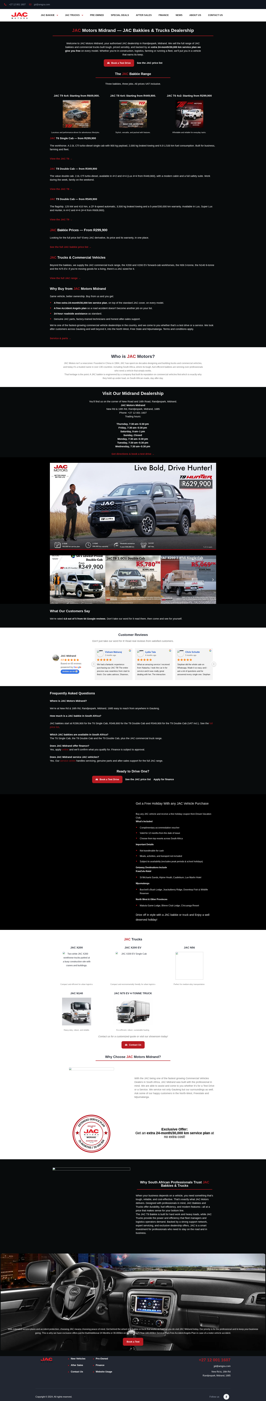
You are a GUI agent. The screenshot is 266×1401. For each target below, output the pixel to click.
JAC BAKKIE (48, 15)
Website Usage (104, 1371)
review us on (68, 671)
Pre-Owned (102, 1358)
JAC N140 (76, 993)
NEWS (179, 15)
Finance (100, 1365)
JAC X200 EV (133, 947)
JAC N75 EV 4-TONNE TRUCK (133, 993)
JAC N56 (189, 947)
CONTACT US (215, 15)
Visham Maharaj (113, 652)
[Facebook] (226, 1397)
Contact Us (77, 1371)
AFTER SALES (144, 15)
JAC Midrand (68, 655)
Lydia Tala (150, 652)
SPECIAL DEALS (120, 15)
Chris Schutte (192, 652)
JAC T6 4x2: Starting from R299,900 (189, 95)
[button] (53, 579)
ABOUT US (195, 15)
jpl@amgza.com (42, 4)
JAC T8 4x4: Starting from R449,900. (133, 95)
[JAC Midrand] (19, 15)
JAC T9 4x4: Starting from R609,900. (76, 95)
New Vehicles (78, 1358)
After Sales (77, 1365)
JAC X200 (76, 947)
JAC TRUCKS (72, 15)
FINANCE (164, 15)
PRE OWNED (97, 15)
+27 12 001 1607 (17, 4)
